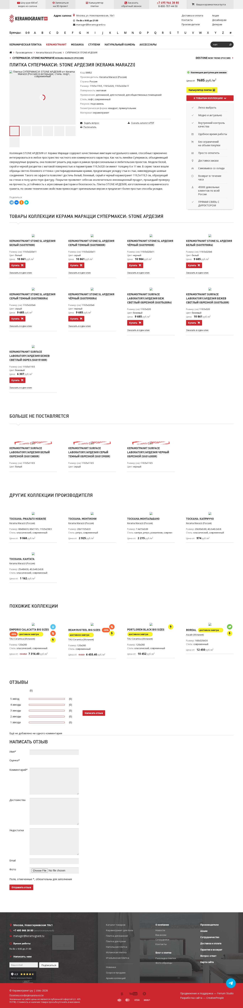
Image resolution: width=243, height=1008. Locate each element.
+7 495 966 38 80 (168, 2)
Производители (209, 924)
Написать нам (22, 956)
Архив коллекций (116, 978)
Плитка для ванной (117, 935)
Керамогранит (56, 44)
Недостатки (16, 830)
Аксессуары (148, 44)
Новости (160, 930)
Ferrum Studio (225, 993)
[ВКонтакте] (16, 202)
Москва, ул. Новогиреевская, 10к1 (95, 15)
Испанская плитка (116, 952)
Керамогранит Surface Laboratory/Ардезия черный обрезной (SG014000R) (148, 452)
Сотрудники (162, 939)
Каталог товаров (115, 924)
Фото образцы (163, 962)
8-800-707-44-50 (168, 6)
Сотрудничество (209, 937)
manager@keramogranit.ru (90, 24)
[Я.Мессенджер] (26, 202)
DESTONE (213, 58)
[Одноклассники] (21, 202)
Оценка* (14, 760)
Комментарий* (18, 769)
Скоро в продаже (116, 972)
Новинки (111, 967)
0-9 (27, 33)
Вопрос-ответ (208, 955)
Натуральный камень (120, 44)
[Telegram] (11, 202)
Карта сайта (207, 962)
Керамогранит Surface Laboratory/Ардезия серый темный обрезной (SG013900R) (89, 452)
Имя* (12, 751)
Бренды (14, 33)
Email (12, 860)
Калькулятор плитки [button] (201, 90)
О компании (162, 924)
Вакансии (160, 934)
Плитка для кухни (116, 941)
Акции (203, 931)
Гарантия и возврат (211, 949)
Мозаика (77, 44)
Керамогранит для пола (119, 930)
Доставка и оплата (210, 943)
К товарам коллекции (209, 98)
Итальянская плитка (117, 957)
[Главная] (10, 52)
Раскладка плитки (165, 958)
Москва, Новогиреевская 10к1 (33, 925)
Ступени (94, 44)
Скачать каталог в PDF (142, 123)
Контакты (161, 944)
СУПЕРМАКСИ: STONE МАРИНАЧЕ (48, 58)
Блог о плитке (163, 952)
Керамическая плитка (25, 44)
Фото (12, 869)
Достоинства (17, 800)
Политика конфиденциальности (26, 995)
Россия (93, 81)
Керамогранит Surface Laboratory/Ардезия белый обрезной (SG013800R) (29, 452)
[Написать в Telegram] (231, 983)
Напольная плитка (116, 946)
